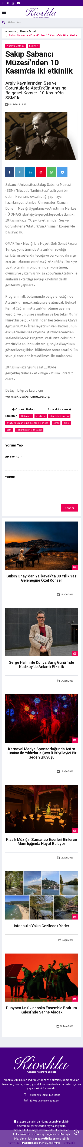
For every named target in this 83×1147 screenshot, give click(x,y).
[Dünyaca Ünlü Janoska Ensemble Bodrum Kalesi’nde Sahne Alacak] (41, 977)
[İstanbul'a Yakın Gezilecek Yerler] (41, 895)
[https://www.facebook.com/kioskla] (3, 3)
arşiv (67, 422)
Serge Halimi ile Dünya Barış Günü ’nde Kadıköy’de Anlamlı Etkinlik (41, 664)
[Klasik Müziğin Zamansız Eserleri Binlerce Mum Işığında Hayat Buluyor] (41, 809)
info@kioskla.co (50, 1100)
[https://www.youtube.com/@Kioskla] (18, 3)
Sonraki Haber (58, 409)
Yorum (10, 477)
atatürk (40, 416)
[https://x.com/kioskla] (7, 3)
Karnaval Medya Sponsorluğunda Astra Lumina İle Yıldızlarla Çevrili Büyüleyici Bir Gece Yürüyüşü (42, 753)
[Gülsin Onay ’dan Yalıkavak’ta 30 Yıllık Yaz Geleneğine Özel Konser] (41, 545)
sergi (56, 422)
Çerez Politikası (44, 1138)
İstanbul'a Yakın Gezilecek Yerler (41, 926)
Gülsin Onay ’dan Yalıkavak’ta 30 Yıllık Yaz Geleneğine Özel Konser (41, 578)
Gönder (69, 508)
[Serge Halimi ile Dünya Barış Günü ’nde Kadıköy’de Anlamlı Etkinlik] (41, 632)
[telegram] (62, 172)
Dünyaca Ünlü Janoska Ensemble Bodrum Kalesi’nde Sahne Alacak (41, 1010)
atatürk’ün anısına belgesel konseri (28, 422)
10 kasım (26, 416)
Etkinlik (33, 45)
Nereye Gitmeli (28, 31)
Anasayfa (10, 31)
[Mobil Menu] (4, 12)
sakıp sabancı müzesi (29, 429)
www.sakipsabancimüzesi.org (27, 396)
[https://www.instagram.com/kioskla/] (13, 3)
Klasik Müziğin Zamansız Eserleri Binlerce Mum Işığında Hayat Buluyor (41, 841)
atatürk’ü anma (59, 416)
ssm (9, 429)
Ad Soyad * (13, 456)
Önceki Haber (25, 409)
